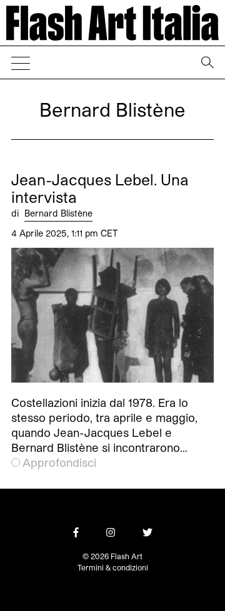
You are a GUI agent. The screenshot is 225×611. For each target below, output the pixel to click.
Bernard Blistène (58, 213)
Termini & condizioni (113, 567)
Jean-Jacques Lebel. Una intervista (100, 188)
